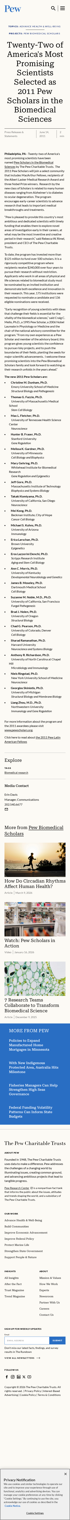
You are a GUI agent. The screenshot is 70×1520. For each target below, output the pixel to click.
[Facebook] (6, 1377)
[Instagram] (12, 1377)
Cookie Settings (35, 1513)
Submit (57, 1340)
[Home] (35, 1143)
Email (7, 1334)
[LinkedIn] (18, 1377)
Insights (10, 1271)
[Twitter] (24, 1377)
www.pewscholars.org (18, 730)
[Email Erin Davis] (6, 809)
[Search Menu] (53, 8)
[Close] (65, 1474)
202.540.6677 (13, 804)
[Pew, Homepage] (12, 8)
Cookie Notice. (13, 1505)
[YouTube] (29, 1377)
